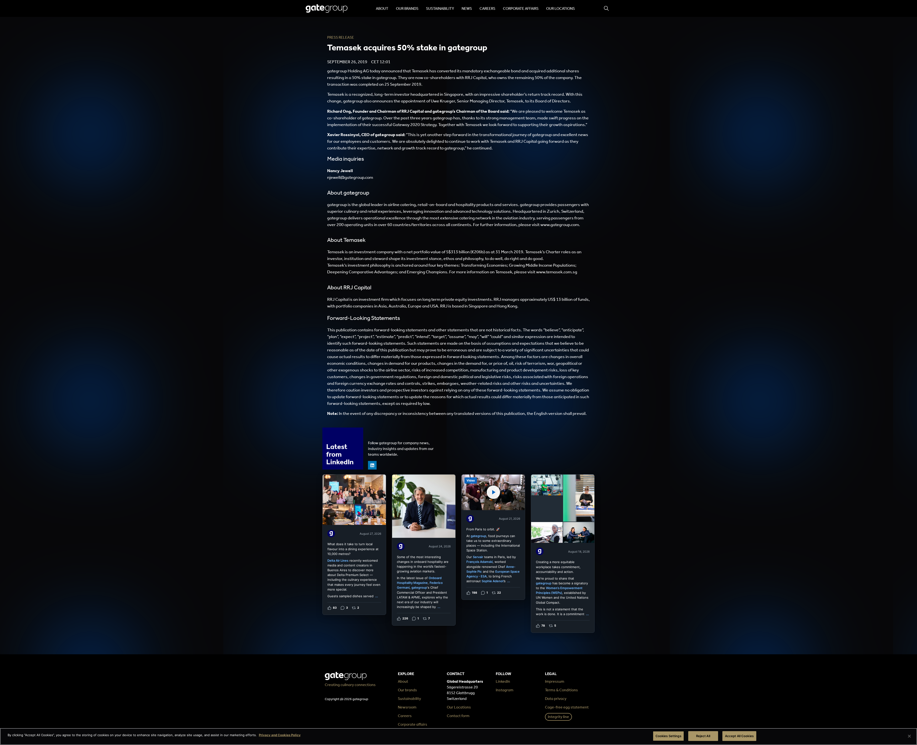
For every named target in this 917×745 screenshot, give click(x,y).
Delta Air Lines (337, 560)
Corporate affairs (520, 8)
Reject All (703, 736)
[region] (458, 736)
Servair (478, 557)
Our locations (560, 8)
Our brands (407, 8)
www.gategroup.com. (560, 224)
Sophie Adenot (493, 581)
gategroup (419, 587)
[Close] (909, 736)
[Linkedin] (372, 465)
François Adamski (479, 562)
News (467, 8)
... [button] (376, 596)
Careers (487, 8)
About (382, 8)
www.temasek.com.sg (556, 272)
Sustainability (440, 8)
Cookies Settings (668, 736)
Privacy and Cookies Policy (280, 735)
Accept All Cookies (739, 736)
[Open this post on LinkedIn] (354, 545)
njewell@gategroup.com (350, 177)
